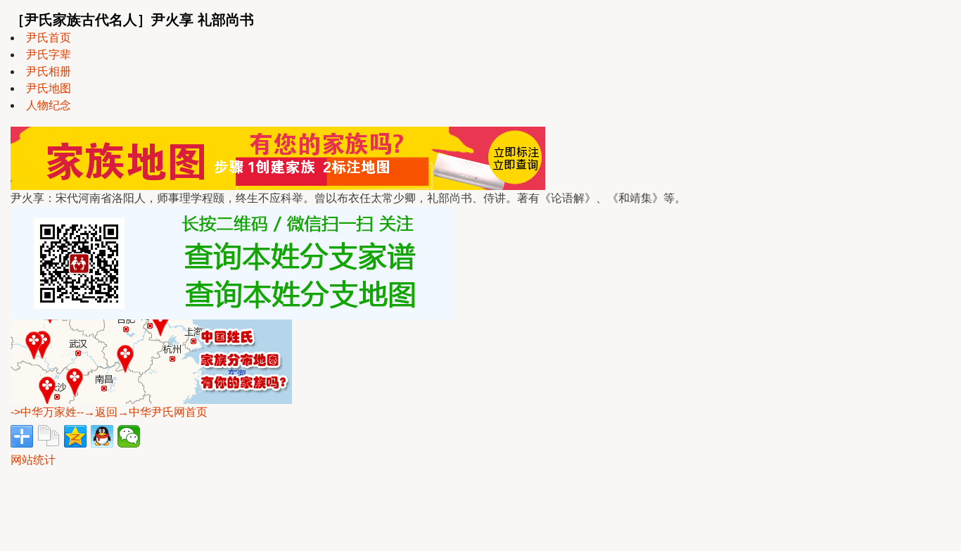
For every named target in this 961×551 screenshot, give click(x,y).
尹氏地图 (48, 88)
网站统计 (33, 460)
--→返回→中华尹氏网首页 (142, 412)
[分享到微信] (128, 436)
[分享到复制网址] (48, 436)
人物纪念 (48, 105)
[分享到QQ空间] (75, 436)
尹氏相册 (48, 71)
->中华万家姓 (44, 412)
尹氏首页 (48, 38)
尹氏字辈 (48, 55)
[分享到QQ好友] (102, 436)
